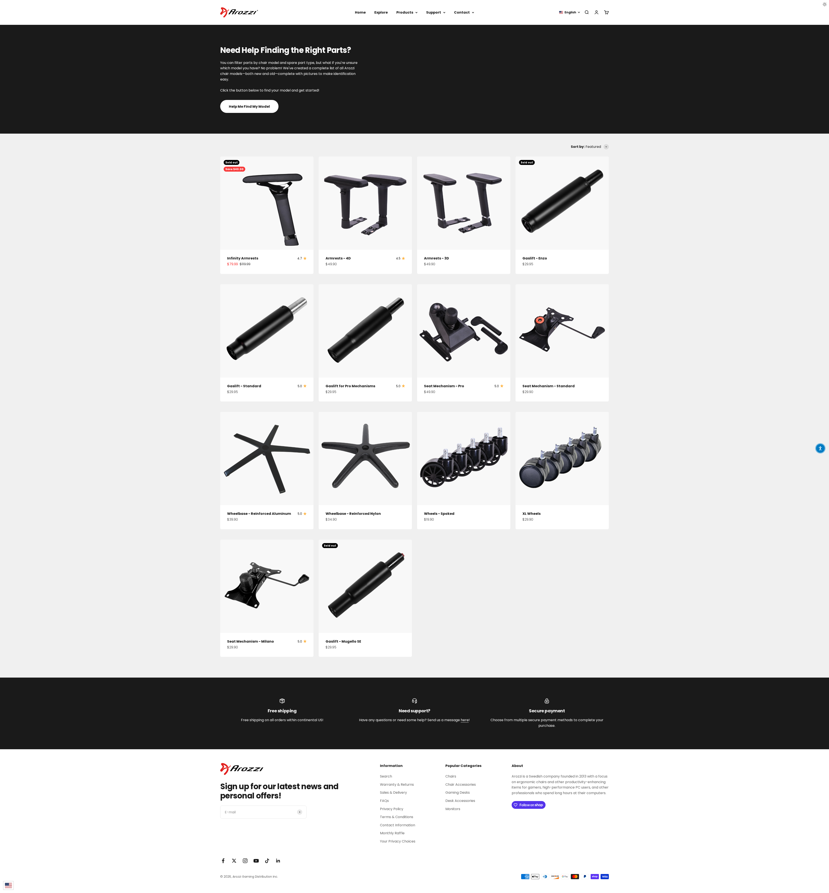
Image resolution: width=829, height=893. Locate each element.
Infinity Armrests (242, 258)
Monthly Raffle (392, 833)
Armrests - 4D (338, 258)
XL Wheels (531, 513)
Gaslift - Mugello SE (343, 641)
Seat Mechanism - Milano (250, 641)
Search (386, 776)
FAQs (384, 800)
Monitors (452, 808)
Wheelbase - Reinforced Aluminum (259, 513)
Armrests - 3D (436, 258)
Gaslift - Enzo (534, 258)
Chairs (450, 776)
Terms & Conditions (396, 816)
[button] (569, 12)
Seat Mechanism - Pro (444, 386)
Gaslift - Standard (244, 386)
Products (404, 12)
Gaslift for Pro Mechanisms (350, 386)
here (465, 720)
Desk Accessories (460, 800)
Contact (462, 12)
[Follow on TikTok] (267, 861)
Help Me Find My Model (249, 106)
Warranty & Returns (397, 784)
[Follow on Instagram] (245, 861)
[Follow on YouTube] (256, 861)
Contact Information (397, 825)
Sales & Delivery (393, 792)
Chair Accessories (460, 784)
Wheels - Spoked (439, 513)
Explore (381, 12)
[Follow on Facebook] (223, 861)
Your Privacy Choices (397, 841)
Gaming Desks (457, 792)
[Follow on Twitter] (234, 861)
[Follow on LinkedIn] (278, 861)
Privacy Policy (391, 808)
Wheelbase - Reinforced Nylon (353, 513)
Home (360, 12)
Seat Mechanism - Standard (548, 386)
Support (433, 12)
